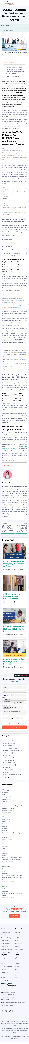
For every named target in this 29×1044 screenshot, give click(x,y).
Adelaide (17, 963)
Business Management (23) (13, 750)
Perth (16, 961)
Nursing (3, 963)
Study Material (9, 569)
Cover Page (4, 946)
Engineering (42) (10, 762)
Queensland (18, 975)
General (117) (9, 770)
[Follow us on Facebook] (2, 1011)
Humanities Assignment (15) (13, 774)
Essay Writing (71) (10, 765)
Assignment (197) (10, 745)
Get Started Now (14, 727)
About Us (17, 932)
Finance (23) (8, 767)
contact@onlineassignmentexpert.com (14, 1002)
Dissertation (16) (10, 758)
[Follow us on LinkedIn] (13, 1011)
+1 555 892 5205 (8, 999)
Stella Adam (7, 52)
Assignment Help (5, 932)
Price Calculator (19, 949)
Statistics (3, 978)
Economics (4, 969)
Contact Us (18, 935)
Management (4, 958)
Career (16, 952)
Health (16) (8, 772)
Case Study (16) (9, 753)
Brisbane (17, 966)
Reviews (17, 946)
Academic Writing (6, 938)
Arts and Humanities (6, 966)
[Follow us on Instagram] (10, 1011)
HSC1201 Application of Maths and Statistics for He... (14, 628)
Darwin (17, 972)
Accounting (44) (10, 743)
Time (20, 701)
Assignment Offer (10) (12, 748)
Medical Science (5, 961)
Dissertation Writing (6, 949)
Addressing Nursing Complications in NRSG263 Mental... (11, 596)
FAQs (16, 940)
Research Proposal (6, 952)
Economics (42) (9, 760)
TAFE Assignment (6, 943)
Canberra (17, 969)
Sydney (17, 958)
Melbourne (17, 978)
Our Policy (17, 938)
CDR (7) (7, 755)
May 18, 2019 (17, 52)
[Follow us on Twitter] (6, 1011)
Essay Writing (5, 940)
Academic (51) (9, 741)
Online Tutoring (5, 935)
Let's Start (14, 915)
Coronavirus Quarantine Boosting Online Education (13, 661)
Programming (4, 972)
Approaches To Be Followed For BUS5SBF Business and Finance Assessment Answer (15, 69)
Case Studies (18, 943)
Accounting (4, 975)
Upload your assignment (7, 705)
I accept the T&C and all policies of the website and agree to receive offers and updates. (15, 722)
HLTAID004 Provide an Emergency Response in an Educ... (13, 563)
